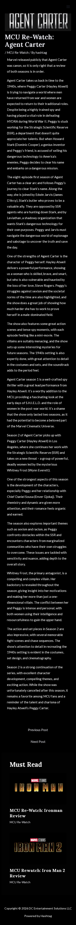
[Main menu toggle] (68, 6)
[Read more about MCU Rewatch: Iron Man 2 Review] (38, 848)
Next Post (38, 741)
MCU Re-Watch (18, 52)
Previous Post (38, 730)
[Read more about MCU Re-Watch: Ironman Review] (38, 788)
